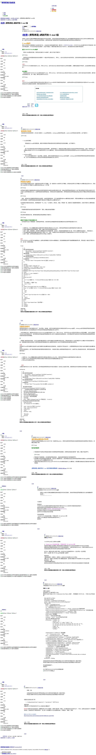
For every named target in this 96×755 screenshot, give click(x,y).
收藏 (23, 106)
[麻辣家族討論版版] (8, 2)
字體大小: (24, 29)
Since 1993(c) (9, 753)
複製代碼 (23, 308)
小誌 (3, 49)
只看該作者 (38, 31)
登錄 (55, 5)
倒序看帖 (34, 26)
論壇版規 (54, 9)
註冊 (53, 5)
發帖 (16, 19)
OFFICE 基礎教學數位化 (64, 94)
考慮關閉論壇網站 (63, 95)
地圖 (4, 14)
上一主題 (12, 19)
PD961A (4, 486)
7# (46, 588)
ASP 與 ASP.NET (15, 18)
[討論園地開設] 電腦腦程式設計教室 (66, 99)
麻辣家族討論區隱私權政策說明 (42, 97)
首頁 (53, 8)
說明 (4, 12)
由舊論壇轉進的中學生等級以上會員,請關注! (45, 99)
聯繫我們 (12, 747)
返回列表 (3, 19)
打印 (23, 28)
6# (47, 537)
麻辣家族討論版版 (5, 18)
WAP (20, 747)
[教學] (3, 23)
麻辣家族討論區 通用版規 (41, 94)
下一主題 (7, 19)
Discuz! (46, 749)
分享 (26, 106)
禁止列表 (54, 11)
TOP (22, 175)
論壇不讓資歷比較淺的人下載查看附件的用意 (45, 92)
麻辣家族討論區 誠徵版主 (64, 97)
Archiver (17, 747)
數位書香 (5, 15)
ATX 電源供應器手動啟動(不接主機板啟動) (45, 95)
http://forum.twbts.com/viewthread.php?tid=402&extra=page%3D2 (39, 715)
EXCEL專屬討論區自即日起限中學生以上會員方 (69, 92)
